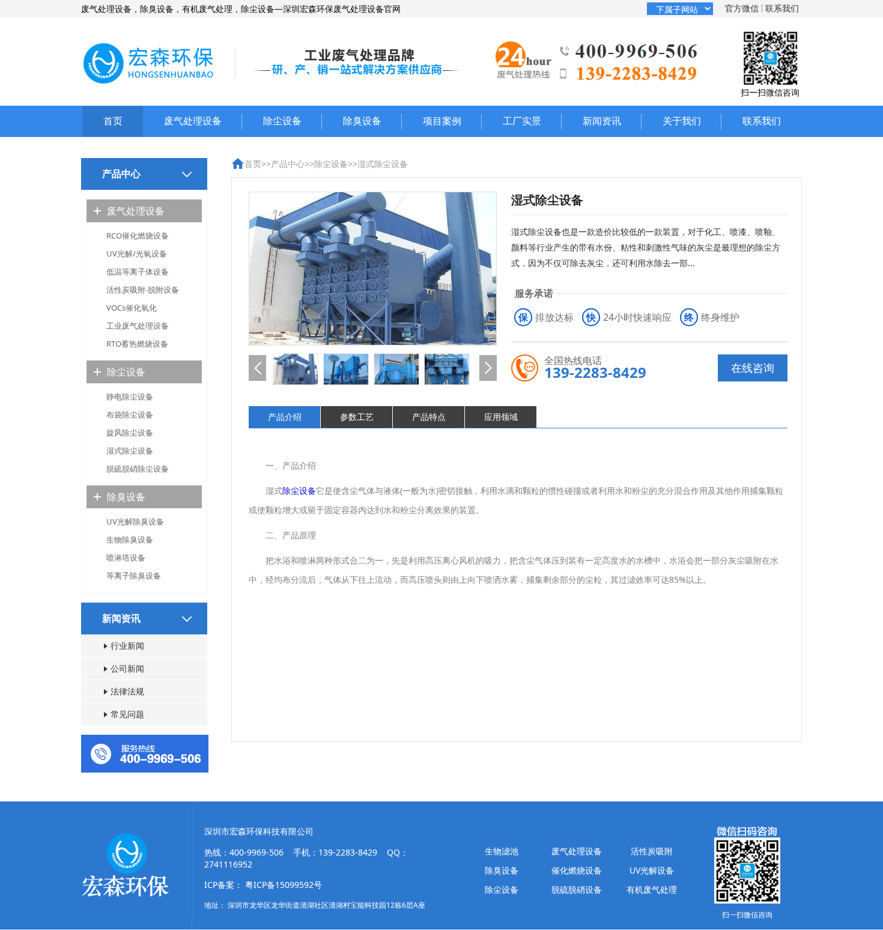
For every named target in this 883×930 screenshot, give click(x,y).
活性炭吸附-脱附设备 (142, 289)
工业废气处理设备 (137, 325)
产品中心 (288, 163)
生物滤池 (501, 851)
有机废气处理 (652, 889)
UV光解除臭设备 (135, 521)
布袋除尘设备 (129, 414)
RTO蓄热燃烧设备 (137, 343)
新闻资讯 (602, 120)
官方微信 (742, 8)
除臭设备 (362, 120)
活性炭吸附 (652, 851)
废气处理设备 (193, 120)
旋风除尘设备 (129, 432)
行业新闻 (127, 645)
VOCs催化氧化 (131, 307)
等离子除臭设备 (133, 575)
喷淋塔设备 (125, 557)
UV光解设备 (652, 870)
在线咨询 (752, 367)
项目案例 (442, 120)
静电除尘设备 (129, 396)
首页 (113, 120)
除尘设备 (282, 120)
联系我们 (782, 8)
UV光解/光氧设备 (136, 253)
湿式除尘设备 (129, 450)
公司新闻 (127, 668)
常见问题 (127, 714)
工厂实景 (522, 120)
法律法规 (127, 691)
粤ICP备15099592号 (283, 884)
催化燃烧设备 (576, 870)
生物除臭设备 (129, 539)
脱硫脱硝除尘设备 (137, 468)
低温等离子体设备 (137, 271)
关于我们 (682, 120)
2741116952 (228, 864)
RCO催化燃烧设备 (137, 235)
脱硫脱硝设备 (576, 889)
